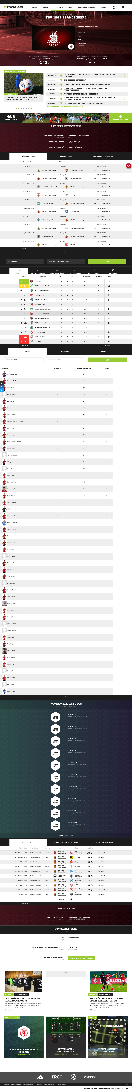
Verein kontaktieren (81, 958)
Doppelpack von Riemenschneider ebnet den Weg (88, 84)
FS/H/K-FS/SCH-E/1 (56, 147)
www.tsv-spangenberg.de (53, 957)
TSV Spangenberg (66, 929)
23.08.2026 (52, 84)
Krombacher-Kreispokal (78, 135)
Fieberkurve (75, 273)
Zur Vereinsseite (66, 20)
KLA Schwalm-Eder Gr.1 (88, 26)
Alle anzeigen (65, 835)
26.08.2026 (52, 80)
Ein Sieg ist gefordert (75, 80)
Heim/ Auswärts (56, 273)
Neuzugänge (66, 351)
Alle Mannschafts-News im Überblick (64, 106)
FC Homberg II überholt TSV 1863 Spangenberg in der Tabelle (21, 97)
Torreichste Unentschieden (66, 842)
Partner (42, 2)
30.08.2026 (52, 75)
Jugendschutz (39, 1084)
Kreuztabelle (94, 273)
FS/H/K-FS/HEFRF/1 (56, 142)
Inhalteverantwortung (49, 1084)
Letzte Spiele (66, 156)
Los (107, 261)
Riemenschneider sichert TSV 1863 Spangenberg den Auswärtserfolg (89, 98)
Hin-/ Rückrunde (38, 273)
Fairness (113, 273)
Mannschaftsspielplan (103, 156)
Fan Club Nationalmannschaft (32, 2)
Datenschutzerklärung (16, 1084)
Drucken (107, 345)
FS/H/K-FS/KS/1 (74, 142)
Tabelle (18, 273)
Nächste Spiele (28, 156)
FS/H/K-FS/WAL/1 (75, 147)
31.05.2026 (51, 89)
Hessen (68, 14)
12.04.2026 (52, 98)
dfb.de (13, 2)
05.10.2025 (51, 103)
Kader (27, 351)
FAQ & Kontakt (49, 2)
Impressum (6, 1084)
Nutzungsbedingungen (28, 1084)
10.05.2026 (51, 94)
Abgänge (104, 351)
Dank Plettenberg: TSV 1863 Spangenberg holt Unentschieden (87, 89)
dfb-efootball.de (20, 2)
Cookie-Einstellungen (61, 1084)
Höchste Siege (28, 842)
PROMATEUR (7, 2)
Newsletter (56, 2)
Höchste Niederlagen (103, 842)
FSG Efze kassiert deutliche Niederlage (83, 103)
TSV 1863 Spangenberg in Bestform (81, 94)
